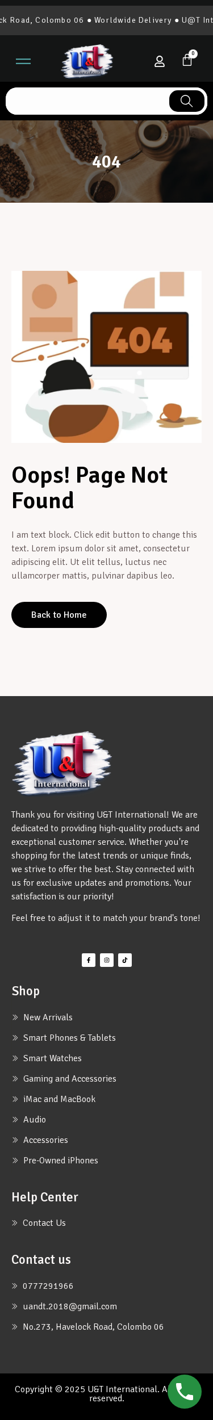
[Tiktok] (125, 960)
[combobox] (86, 101)
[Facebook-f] (88, 960)
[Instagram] (107, 960)
